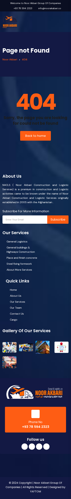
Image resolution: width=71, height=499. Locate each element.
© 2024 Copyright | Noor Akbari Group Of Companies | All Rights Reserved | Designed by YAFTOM (35, 487)
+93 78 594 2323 (23, 8)
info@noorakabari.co (49, 8)
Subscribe (58, 219)
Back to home (35, 136)
